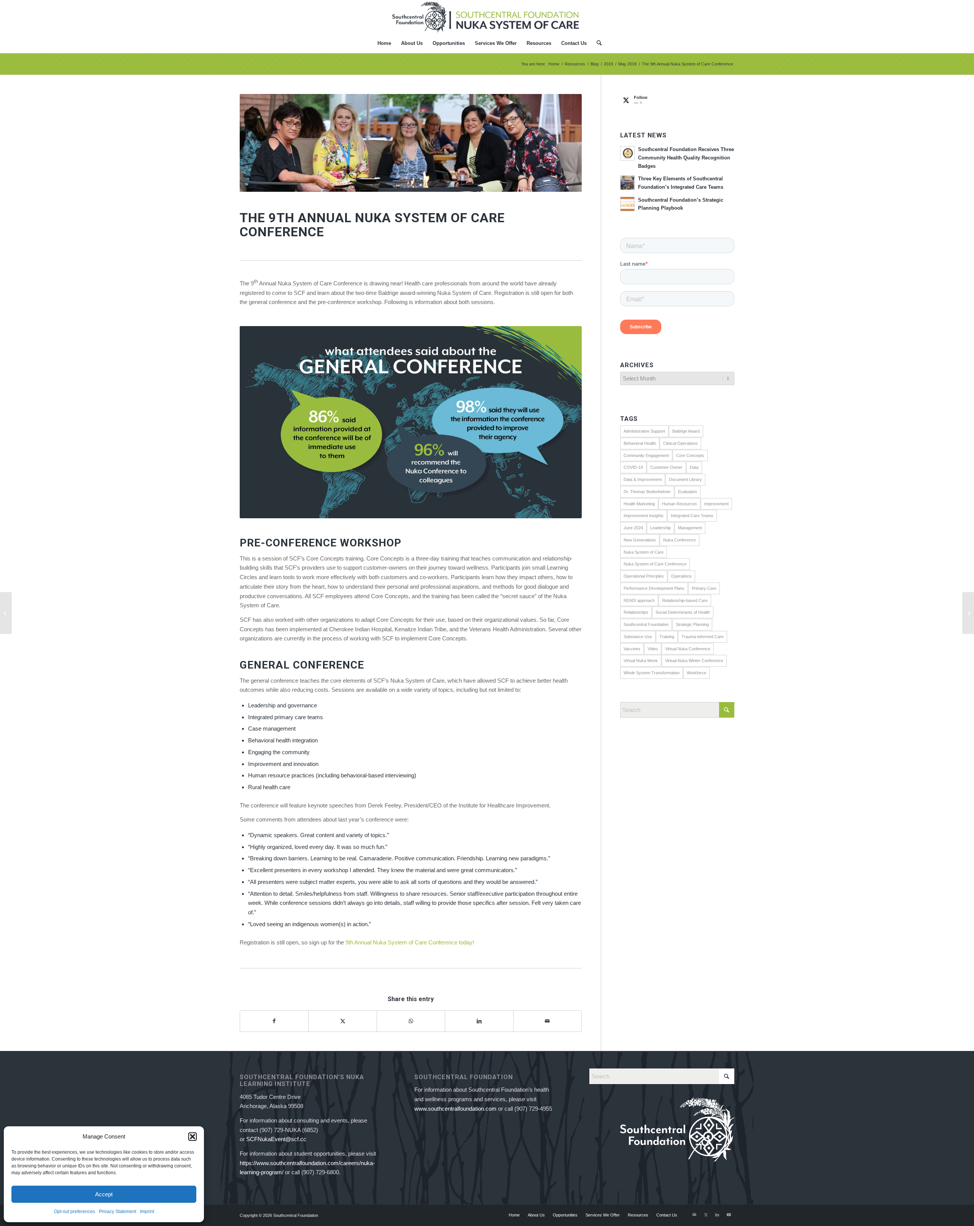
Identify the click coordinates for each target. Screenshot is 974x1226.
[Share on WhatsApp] (411, 1021)
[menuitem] (384, 43)
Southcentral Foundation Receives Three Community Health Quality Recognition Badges (686, 157)
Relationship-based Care (685, 600)
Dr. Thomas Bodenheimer (647, 491)
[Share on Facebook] (274, 1021)
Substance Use (638, 636)
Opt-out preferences (74, 1211)
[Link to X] (705, 1214)
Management (690, 527)
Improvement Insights (644, 515)
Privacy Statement (117, 1211)
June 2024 (633, 527)
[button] (192, 1136)
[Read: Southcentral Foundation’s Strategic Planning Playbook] (627, 204)
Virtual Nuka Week (641, 660)
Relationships (636, 612)
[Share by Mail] (547, 1021)
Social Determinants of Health (683, 612)
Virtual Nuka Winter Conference (694, 660)
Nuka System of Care (644, 552)
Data (694, 467)
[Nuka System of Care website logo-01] (487, 16)
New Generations (640, 540)
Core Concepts (690, 455)
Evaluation (687, 491)
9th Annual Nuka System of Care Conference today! (409, 942)
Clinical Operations (680, 443)
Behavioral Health (640, 443)
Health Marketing (639, 504)
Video (653, 648)
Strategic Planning (692, 624)
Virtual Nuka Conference (687, 648)
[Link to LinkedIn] (717, 1214)
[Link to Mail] (694, 1214)
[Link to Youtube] (728, 1214)
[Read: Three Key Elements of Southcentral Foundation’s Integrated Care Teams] (627, 182)
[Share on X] (342, 1021)
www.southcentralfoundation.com (455, 1108)
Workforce (696, 672)
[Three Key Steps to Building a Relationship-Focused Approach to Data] (6, 613)
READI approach (639, 600)
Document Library (685, 479)
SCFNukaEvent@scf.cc (276, 1139)
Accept (104, 1194)
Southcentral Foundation (646, 624)
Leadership (660, 527)
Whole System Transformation (652, 672)
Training (666, 636)
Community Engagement (646, 455)
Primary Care (704, 588)
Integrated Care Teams (692, 515)
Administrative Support (644, 431)
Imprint (147, 1211)
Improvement (716, 504)
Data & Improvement (643, 479)
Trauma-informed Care (702, 636)
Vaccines (632, 648)
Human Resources (679, 504)
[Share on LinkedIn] (479, 1021)
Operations (681, 576)
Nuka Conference (679, 540)
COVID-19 (633, 467)
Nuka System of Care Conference (655, 564)
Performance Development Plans (654, 588)
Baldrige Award (686, 431)
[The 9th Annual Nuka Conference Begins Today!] (968, 613)
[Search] (597, 43)
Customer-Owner (666, 467)
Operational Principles (644, 576)
